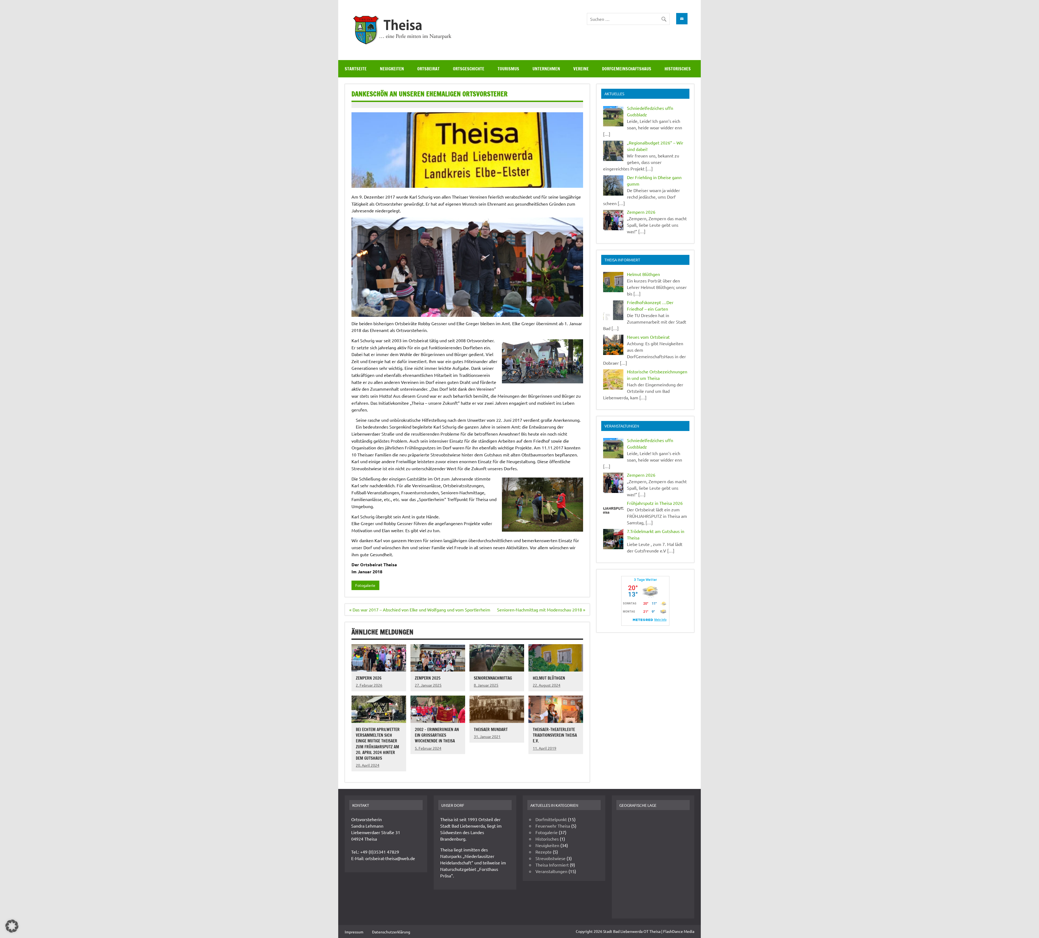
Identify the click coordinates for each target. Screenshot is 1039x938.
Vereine (581, 69)
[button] (12, 926)
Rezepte (543, 851)
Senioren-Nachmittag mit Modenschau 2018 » (541, 609)
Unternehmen (546, 69)
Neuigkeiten (392, 69)
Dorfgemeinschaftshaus (626, 69)
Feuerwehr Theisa (552, 825)
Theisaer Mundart (491, 729)
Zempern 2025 (427, 678)
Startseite (356, 69)
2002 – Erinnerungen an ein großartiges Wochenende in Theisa (437, 735)
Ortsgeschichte (468, 69)
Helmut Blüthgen (549, 678)
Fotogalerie (365, 585)
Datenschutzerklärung (391, 932)
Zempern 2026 (369, 678)
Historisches (678, 69)
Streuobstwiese (550, 858)
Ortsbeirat (428, 69)
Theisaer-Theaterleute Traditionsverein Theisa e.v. (555, 735)
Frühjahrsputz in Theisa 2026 (655, 503)
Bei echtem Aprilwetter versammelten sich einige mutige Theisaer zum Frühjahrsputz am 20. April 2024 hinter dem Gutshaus (378, 743)
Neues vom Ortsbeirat (648, 337)
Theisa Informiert (552, 864)
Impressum (354, 932)
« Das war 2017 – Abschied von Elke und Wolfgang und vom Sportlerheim (419, 609)
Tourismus (508, 69)
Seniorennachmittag (493, 678)
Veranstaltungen (551, 871)
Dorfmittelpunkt (551, 819)
